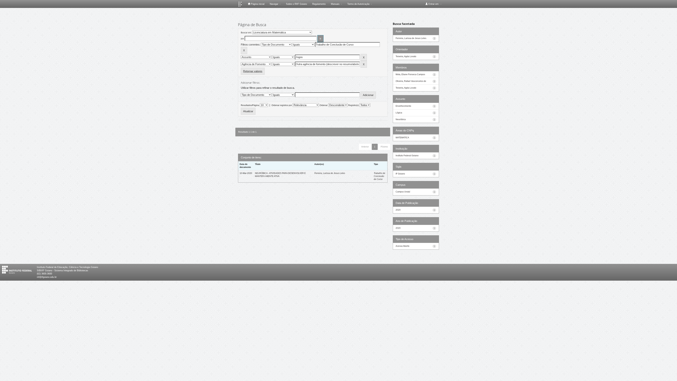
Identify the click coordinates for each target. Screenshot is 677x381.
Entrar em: (434, 4)
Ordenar (324, 105)
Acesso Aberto (402, 246)
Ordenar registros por (282, 105)
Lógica (399, 112)
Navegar (274, 4)
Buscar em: (246, 32)
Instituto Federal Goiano (407, 155)
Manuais (335, 4)
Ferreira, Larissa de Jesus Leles (329, 173)
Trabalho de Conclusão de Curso (379, 176)
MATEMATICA (402, 137)
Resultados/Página (250, 105)
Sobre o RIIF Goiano (296, 4)
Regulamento (319, 4)
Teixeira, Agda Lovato (406, 56)
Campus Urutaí (403, 191)
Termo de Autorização (358, 4)
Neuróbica (401, 119)
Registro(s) (353, 105)
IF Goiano (400, 174)
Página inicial (257, 4)
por (242, 38)
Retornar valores (252, 71)
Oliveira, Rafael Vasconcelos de (411, 81)
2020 (398, 210)
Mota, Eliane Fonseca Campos (410, 74)
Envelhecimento (403, 106)
